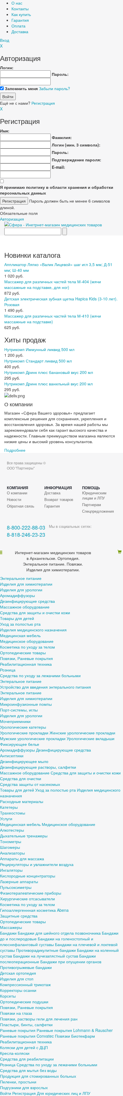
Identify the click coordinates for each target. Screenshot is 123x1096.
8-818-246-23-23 (26, 534)
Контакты (20, 8)
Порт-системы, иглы (19, 710)
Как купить (21, 14)
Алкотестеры (12, 830)
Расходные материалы (21, 801)
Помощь (91, 487)
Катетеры (9, 807)
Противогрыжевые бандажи (26, 967)
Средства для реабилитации (27, 1059)
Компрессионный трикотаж (25, 984)
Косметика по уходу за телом (27, 647)
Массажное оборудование (24, 607)
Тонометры (10, 841)
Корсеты (8, 996)
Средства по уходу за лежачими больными (40, 675)
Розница (7, 670)
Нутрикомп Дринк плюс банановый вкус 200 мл (48, 372)
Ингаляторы (11, 870)
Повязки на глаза (16, 1013)
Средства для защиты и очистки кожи (35, 612)
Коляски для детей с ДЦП (24, 1047)
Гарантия (20, 20)
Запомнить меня (21, 88)
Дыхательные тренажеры (23, 836)
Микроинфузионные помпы (26, 704)
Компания (17, 487)
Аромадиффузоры (17, 595)
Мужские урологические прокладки (33, 738)
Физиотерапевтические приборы (30, 893)
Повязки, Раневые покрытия (26, 658)
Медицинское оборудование (26, 641)
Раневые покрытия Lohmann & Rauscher (75, 1030)
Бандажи (8, 933)
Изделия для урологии (21, 589)
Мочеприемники (15, 721)
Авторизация (12, 219)
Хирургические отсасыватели (27, 898)
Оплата (18, 26)
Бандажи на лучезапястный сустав (45, 956)
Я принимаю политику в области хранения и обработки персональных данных (56, 190)
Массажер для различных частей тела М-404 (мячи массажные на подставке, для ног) (52, 284)
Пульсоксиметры (15, 887)
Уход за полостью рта (20, 624)
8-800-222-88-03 (26, 527)
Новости (14, 499)
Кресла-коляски (14, 1053)
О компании (17, 493)
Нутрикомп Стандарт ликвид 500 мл (38, 361)
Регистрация (43, 103)
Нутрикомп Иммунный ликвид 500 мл (39, 349)
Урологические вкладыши (90, 738)
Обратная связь (20, 506)
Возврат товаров (58, 499)
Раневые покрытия (17, 1030)
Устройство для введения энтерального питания (45, 687)
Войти (5, 1093)
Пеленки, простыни (18, 1082)
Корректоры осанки (18, 990)
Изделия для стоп (16, 979)
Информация (58, 487)
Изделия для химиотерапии (26, 584)
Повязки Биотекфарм (75, 1036)
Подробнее (14, 450)
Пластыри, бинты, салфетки (26, 1024)
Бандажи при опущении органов (70, 961)
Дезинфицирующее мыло (24, 761)
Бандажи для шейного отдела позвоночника (59, 933)
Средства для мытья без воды (28, 1070)
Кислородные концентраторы (27, 876)
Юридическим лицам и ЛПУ (94, 495)
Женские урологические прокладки (82, 733)
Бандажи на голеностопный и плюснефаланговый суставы (46, 941)
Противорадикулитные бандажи (46, 950)
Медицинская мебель (20, 635)
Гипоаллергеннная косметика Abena (34, 910)
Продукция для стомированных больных (38, 1076)
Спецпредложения (98, 511)
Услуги (6, 818)
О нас (16, 3)
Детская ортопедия (18, 973)
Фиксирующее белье (19, 744)
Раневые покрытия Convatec (27, 1036)
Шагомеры (10, 847)
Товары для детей (17, 618)
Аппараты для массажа (22, 858)
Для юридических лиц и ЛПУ (63, 1093)
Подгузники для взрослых (24, 1087)
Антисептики (11, 755)
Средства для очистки (20, 778)
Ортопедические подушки (24, 1001)
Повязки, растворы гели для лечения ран (39, 1019)
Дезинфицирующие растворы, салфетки (38, 767)
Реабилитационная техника (26, 664)
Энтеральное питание (20, 578)
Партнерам (91, 504)
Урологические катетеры (23, 727)
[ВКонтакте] (53, 534)
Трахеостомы (12, 813)
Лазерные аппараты (19, 881)
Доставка (19, 31)
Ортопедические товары (23, 652)
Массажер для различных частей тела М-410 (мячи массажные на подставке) (52, 318)
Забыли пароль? (54, 88)
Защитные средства (18, 916)
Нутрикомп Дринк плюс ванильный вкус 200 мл (48, 384)
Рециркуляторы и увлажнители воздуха (37, 864)
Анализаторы (12, 853)
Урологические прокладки (24, 733)
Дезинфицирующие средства (27, 601)
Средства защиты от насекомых (30, 784)
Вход (4, 40)
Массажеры (11, 927)
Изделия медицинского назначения (33, 630)
